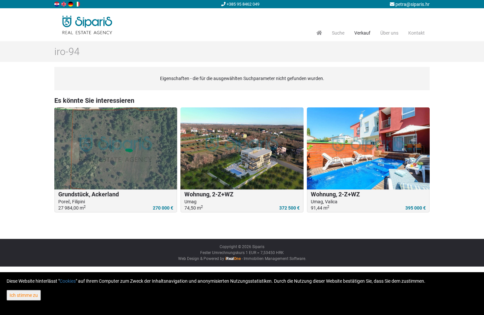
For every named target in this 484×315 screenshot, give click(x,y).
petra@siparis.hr (412, 4)
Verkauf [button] (362, 33)
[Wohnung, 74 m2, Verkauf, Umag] (241, 148)
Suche (338, 33)
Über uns (389, 33)
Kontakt (416, 33)
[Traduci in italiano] (78, 3)
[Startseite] (319, 33)
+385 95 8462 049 (242, 4)
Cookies (68, 281)
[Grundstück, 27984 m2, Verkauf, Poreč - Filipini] (115, 148)
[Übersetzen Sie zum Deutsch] (71, 3)
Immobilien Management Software (274, 258)
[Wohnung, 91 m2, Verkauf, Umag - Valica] (368, 148)
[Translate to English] (64, 3)
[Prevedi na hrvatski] (57, 3)
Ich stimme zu (24, 295)
